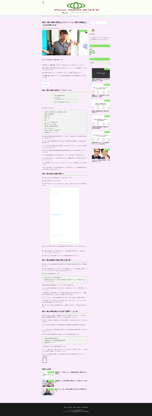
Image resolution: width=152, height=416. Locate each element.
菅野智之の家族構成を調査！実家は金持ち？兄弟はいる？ (101, 112)
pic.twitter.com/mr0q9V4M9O (71, 99)
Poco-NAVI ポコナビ (80, 410)
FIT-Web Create (76, 411)
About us (79, 407)
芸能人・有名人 (65, 12)
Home (87, 12)
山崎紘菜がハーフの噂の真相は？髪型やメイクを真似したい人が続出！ (71, 381)
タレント (59, 28)
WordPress (86, 411)
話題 (76, 12)
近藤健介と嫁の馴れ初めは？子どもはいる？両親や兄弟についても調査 (101, 80)
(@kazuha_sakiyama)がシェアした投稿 (64, 242)
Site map (79, 12)
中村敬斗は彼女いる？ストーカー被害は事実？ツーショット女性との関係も (100, 143)
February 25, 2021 (72, 102)
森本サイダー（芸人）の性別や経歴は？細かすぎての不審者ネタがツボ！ (71, 390)
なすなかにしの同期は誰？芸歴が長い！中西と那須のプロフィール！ (101, 161)
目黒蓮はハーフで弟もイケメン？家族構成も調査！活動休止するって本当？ (71, 373)
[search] (108, 22)
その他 (91, 49)
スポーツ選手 (71, 12)
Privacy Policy (85, 407)
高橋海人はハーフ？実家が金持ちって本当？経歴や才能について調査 (101, 96)
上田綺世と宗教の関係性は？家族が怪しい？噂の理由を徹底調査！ (101, 127)
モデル (62, 28)
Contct (84, 12)
